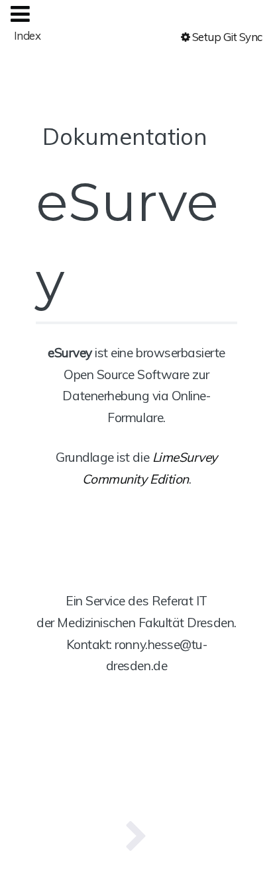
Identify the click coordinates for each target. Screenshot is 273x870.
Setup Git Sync (226, 37)
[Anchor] (219, 135)
